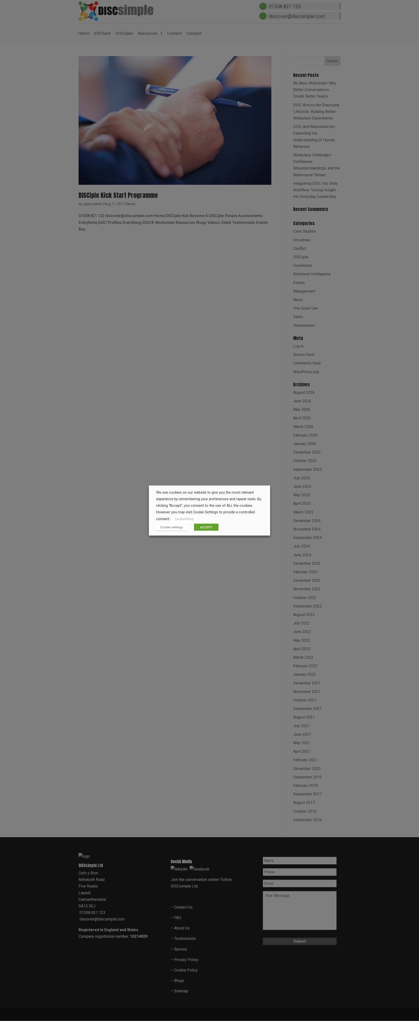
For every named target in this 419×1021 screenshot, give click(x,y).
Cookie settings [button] (171, 527)
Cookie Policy (184, 519)
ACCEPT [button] (206, 527)
